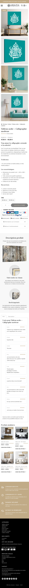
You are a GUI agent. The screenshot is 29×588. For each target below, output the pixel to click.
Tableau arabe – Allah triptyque (20, 441)
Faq (2, 560)
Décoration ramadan (6, 531)
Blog (3, 561)
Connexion (4, 538)
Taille (2, 197)
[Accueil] (1, 124)
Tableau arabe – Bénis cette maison (21, 466)
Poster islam (4, 529)
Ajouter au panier (19, 205)
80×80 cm (11, 200)
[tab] (3, 316)
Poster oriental (5, 528)
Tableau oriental (5, 524)
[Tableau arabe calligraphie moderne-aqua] (14, 50)
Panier (3, 539)
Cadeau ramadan (5, 532)
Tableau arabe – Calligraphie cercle (7, 466)
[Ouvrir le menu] (2, 5)
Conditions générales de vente (8, 557)
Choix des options (5, 447)
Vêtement (4, 527)
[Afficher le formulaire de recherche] (22, 5)
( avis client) (10, 133)
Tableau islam (5, 525)
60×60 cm (4, 200)
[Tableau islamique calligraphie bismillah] (14, 22)
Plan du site (4, 562)
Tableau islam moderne (5, 441)
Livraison (4, 558)
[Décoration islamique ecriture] (14, 79)
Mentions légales (5, 555)
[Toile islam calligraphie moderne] (14, 107)
